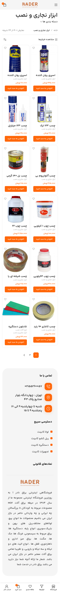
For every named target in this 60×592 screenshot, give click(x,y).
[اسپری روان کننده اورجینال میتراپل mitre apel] (44, 58)
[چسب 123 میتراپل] (15, 108)
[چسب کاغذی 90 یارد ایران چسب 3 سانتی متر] (44, 309)
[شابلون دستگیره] (15, 309)
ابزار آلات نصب (21, 330)
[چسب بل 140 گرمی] (15, 159)
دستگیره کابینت (40, 445)
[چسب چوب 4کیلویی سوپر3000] (44, 259)
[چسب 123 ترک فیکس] (44, 108)
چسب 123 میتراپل (17, 126)
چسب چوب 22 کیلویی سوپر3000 (16, 227)
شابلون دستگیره (17, 327)
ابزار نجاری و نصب (48, 79)
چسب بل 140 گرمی (17, 176)
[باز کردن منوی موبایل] (56, 5)
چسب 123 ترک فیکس (47, 127)
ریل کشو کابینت (40, 439)
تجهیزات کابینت (40, 452)
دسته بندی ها (50, 22)
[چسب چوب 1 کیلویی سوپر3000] (44, 209)
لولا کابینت (43, 432)
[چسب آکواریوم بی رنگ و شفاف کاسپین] (44, 159)
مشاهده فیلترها (46, 39)
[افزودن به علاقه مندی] (33, 48)
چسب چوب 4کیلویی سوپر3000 (44, 277)
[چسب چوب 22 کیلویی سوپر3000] (15, 209)
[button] (44, 88)
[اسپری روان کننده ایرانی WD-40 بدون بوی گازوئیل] (15, 58)
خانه (56, 30)
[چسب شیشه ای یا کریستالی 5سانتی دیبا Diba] (15, 259)
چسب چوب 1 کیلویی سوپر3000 (44, 227)
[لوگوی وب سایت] (30, 5)
